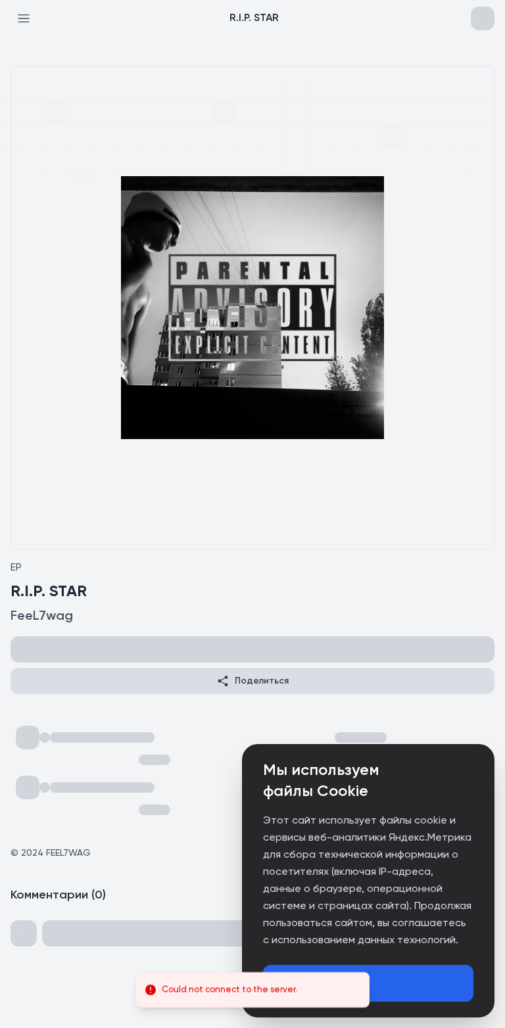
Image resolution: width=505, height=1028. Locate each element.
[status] (252, 990)
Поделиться (262, 681)
